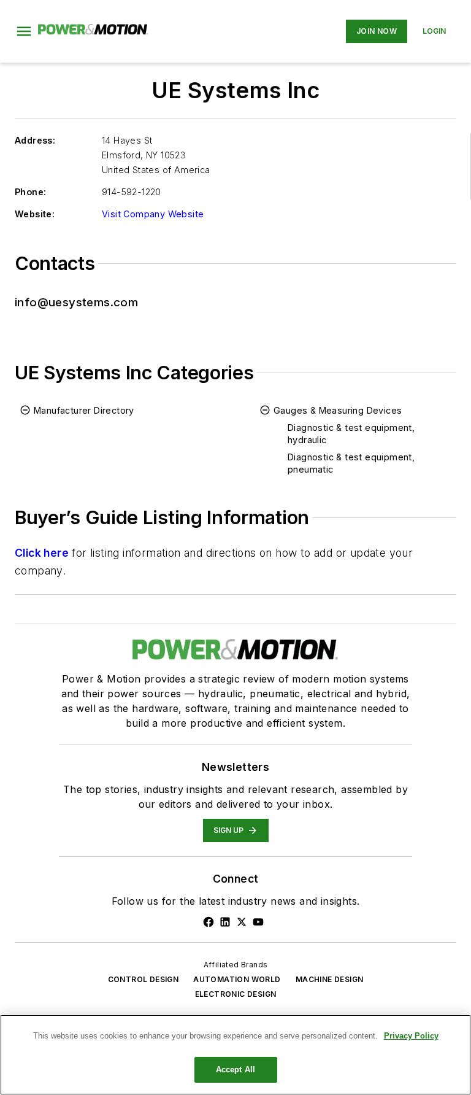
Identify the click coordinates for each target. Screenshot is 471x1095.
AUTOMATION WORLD (236, 979)
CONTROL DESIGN (143, 979)
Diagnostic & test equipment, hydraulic (351, 433)
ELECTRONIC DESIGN (236, 994)
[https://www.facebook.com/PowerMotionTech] (208, 922)
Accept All (235, 1069)
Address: (35, 140)
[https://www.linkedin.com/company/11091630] (225, 922)
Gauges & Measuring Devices (338, 410)
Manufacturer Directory (84, 410)
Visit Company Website (153, 214)
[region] (235, 1055)
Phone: (30, 192)
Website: (35, 214)
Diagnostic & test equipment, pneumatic (351, 463)
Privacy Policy (411, 1035)
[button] (24, 31)
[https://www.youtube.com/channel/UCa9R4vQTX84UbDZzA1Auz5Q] (258, 922)
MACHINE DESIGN (330, 979)
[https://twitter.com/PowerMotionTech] (242, 922)
